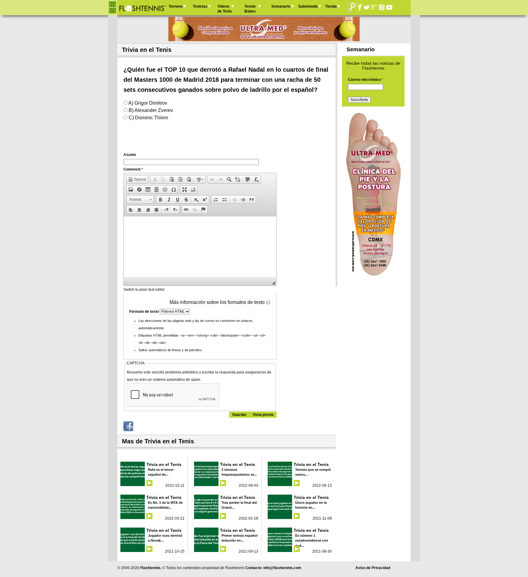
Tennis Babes (250, 8)
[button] (137, 179)
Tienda (331, 6)
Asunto (129, 155)
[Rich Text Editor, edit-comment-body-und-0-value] (200, 246)
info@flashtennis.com (282, 568)
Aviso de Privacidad (372, 568)
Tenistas (200, 6)
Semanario (280, 6)
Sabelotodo (308, 6)
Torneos (176, 6)
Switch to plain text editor (144, 289)
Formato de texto (144, 311)
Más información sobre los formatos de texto (217, 302)
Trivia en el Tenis (164, 464)
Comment (133, 169)
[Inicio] (142, 7)
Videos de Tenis (225, 8)
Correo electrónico (365, 80)
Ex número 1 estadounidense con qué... (311, 540)
